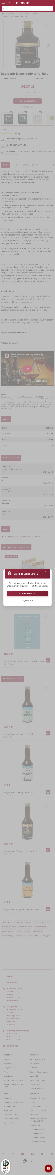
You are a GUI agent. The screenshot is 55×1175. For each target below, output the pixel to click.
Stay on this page (27, 601)
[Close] (45, 572)
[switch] (5, 1171)
